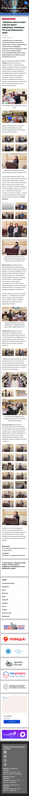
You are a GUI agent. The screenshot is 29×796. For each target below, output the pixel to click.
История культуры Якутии (8, 583)
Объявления (5, 593)
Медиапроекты (5, 586)
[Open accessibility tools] (26, 3)
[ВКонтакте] (5, 756)
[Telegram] (5, 764)
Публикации (5, 603)
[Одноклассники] (5, 760)
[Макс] (5, 752)
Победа (4, 596)
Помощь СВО (5, 600)
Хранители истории (11, 18)
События (4, 606)
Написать (12, 721)
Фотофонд (4, 609)
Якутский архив (5, 616)
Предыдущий (14, 548)
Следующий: (13, 554)
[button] (14, 14)
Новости (4, 18)
